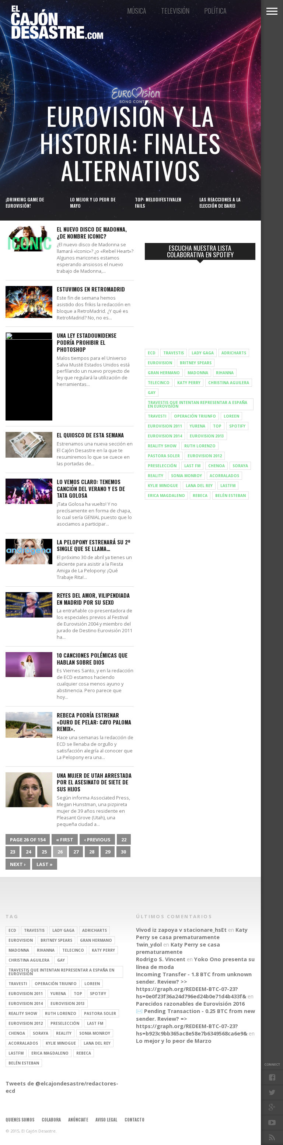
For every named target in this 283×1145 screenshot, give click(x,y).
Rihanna (225, 372)
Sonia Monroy (186, 475)
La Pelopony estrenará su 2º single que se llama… (93, 545)
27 (75, 851)
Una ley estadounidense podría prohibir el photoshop (86, 342)
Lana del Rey (199, 485)
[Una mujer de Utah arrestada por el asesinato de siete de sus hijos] (29, 805)
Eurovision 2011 (165, 426)
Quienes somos (20, 1120)
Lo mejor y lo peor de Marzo (174, 1040)
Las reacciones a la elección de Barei (220, 202)
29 (107, 851)
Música (136, 10)
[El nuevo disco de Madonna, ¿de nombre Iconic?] (29, 249)
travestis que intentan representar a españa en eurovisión (197, 404)
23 (12, 851)
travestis (173, 352)
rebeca (200, 495)
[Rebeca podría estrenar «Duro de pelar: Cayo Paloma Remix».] (29, 736)
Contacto (134, 1120)
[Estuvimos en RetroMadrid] (29, 316)
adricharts (233, 352)
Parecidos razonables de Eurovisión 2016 (190, 1003)
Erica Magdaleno (166, 495)
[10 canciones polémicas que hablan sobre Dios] (29, 675)
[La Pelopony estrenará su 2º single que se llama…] (29, 562)
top (217, 426)
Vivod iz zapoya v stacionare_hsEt (181, 929)
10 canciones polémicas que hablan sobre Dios (92, 659)
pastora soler (164, 455)
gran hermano (164, 372)
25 (44, 851)
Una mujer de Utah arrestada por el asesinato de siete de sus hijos (94, 782)
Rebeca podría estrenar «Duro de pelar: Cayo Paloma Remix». (94, 722)
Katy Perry (188, 382)
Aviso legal (106, 1120)
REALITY (155, 475)
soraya (240, 465)
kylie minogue (163, 485)
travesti (157, 416)
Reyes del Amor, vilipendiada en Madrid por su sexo (93, 599)
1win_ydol (149, 944)
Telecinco (159, 382)
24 (28, 851)
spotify (237, 426)
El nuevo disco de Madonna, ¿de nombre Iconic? (92, 233)
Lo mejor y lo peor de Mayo (92, 202)
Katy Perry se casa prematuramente (192, 933)
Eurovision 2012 (205, 455)
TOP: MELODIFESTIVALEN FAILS (158, 202)
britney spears (196, 362)
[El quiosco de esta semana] (29, 455)
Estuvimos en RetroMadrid (91, 289)
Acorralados (224, 475)
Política (215, 10)
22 (123, 839)
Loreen (231, 416)
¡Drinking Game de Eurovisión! (25, 202)
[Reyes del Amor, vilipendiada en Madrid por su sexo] (29, 615)
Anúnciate (78, 1120)
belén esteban (230, 495)
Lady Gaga (203, 352)
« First (64, 839)
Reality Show (162, 445)
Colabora (51, 1120)
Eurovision (160, 362)
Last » (44, 864)
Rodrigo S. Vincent (160, 959)
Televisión (175, 10)
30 (123, 851)
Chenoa (216, 465)
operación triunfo (195, 416)
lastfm (227, 485)
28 (91, 851)
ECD (152, 352)
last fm (192, 465)
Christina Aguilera (228, 382)
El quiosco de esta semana (90, 435)
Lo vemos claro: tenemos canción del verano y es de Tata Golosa (91, 489)
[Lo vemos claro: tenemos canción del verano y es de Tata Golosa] (29, 502)
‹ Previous (97, 839)
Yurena (197, 426)
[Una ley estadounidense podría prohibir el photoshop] (29, 337)
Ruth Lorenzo (200, 445)
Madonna (198, 372)
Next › (18, 864)
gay (152, 392)
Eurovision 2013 (207, 436)
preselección (162, 465)
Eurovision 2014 (165, 436)
